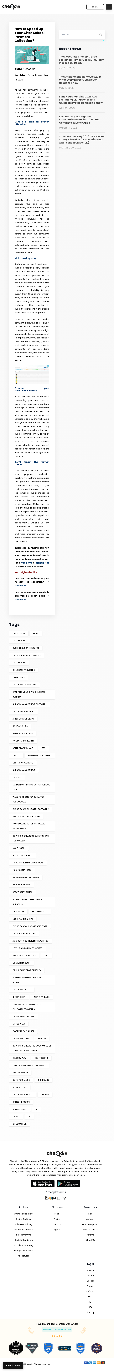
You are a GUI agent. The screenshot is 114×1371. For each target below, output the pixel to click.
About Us (90, 1240)
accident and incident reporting (31, 940)
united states (20, 1109)
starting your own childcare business (29, 694)
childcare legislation (24, 684)
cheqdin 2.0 (19, 1023)
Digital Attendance (24, 1240)
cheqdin (17, 777)
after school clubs (23, 718)
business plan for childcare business (28, 980)
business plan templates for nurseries (27, 902)
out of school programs (26, 655)
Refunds (90, 1291)
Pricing (57, 1219)
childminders (20, 640)
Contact (57, 1224)
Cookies (90, 1280)
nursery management (24, 770)
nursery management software (29, 704)
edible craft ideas (22, 870)
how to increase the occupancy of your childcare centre (32, 1048)
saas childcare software (26, 816)
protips (42, 1038)
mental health (20, 1072)
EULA (90, 1296)
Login (95, 7)
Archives (90, 1219)
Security (90, 1275)
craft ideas (19, 633)
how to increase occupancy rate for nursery (31, 838)
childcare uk (20, 1124)
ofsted (16, 755)
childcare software (23, 711)
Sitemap (90, 1312)
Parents (90, 1234)
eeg (43, 748)
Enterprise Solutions (23, 1250)
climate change (21, 1080)
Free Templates (90, 1229)
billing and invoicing (24, 955)
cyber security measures (26, 648)
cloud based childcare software (31, 809)
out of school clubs (24, 933)
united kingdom (21, 1102)
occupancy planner (23, 1031)
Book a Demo (13, 1365)
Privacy (90, 1270)
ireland (45, 1094)
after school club (23, 733)
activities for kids (22, 855)
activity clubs (41, 997)
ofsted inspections (23, 762)
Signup (57, 1229)
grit (46, 955)
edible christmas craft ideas (28, 862)
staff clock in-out (23, 748)
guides (16, 1116)
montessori (19, 848)
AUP (90, 1301)
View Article (21, 585)
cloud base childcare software (30, 926)
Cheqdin (35, 341)
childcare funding (23, 1094)
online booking (21, 1038)
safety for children (23, 740)
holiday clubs (20, 726)
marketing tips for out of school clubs (31, 787)
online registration (23, 1016)
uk (29, 1116)
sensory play (19, 1058)
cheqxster (18, 911)
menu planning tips (23, 919)
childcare (43, 1080)
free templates (40, 911)
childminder (19, 662)
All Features (23, 1255)
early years (18, 677)
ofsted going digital (39, 755)
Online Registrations (23, 1213)
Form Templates (90, 1224)
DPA (90, 1307)
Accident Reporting (23, 1245)
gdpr (36, 633)
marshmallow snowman (26, 877)
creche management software (29, 1065)
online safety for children (27, 970)
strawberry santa (22, 892)
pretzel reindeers (21, 884)
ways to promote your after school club (28, 799)
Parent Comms (23, 1234)
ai (36, 1109)
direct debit (19, 997)
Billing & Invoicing (23, 1224)
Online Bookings (23, 1219)
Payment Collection (23, 1229)
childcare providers (24, 670)
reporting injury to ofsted (27, 948)
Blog (90, 1213)
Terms (90, 1286)
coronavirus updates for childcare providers (27, 1007)
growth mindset (22, 962)
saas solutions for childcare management (29, 826)
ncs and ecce (20, 1087)
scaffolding (41, 1058)
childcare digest (22, 989)
